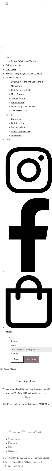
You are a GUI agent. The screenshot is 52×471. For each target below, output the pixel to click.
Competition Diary (19, 111)
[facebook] (29, 271)
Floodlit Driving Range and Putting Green (24, 73)
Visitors (9, 115)
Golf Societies (17, 123)
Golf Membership (13, 65)
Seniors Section (18, 98)
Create (21, 466)
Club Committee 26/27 (21, 90)
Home (8, 57)
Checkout (31, 359)
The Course (11, 69)
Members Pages (13, 77)
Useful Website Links (20, 131)
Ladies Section (17, 102)
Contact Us (16, 119)
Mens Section (17, 94)
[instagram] (29, 196)
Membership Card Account (23, 106)
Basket (17, 359)
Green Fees (16, 135)
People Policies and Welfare (23, 61)
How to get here (18, 127)
